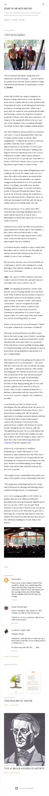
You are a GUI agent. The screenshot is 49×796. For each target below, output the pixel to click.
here (18, 617)
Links (15, 20)
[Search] (43, 3)
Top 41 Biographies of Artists (24, 768)
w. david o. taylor (19, 630)
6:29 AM (14, 651)
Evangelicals (31, 440)
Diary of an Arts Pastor (18, 9)
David (14, 579)
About (7, 20)
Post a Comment (11, 656)
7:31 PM (14, 600)
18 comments (15, 773)
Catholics (8, 443)
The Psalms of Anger (18, 700)
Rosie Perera (17, 607)
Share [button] (6, 567)
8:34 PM (15, 623)
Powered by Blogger (26, 788)
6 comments (14, 705)
